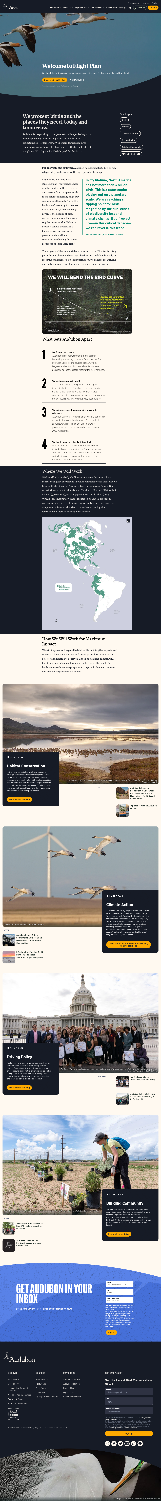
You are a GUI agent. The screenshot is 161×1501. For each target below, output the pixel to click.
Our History (13, 1384)
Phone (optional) (113, 1298)
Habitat (125, 126)
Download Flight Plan (54, 80)
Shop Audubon (133, 3)
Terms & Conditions (130, 1428)
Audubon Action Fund (18, 1403)
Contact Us (41, 1392)
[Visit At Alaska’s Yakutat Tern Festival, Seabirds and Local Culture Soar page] (24, 1245)
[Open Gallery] (128, 520)
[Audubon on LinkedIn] (127, 1443)
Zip (108, 1290)
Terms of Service (110, 1419)
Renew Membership (72, 1397)
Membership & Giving (115, 7)
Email (109, 1282)
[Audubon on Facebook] (114, 1443)
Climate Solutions (130, 133)
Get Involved (96, 7)
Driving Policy (128, 140)
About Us (67, 7)
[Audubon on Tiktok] (133, 1443)
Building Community (131, 147)
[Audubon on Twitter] (120, 1443)
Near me (142, 8)
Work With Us (42, 1379)
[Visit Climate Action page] (80, 876)
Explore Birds (81, 7)
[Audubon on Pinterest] (140, 1443)
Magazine (145, 3)
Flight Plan (17, 757)
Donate (153, 7)
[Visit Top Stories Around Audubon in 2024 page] (137, 810)
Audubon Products (71, 1384)
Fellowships (41, 1384)
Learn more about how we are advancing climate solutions (128, 944)
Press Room (41, 1388)
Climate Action (119, 904)
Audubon (10, 6)
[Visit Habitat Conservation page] (80, 734)
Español (154, 3)
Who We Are (13, 1379)
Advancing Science (131, 154)
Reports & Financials (17, 1399)
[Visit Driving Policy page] (80, 1023)
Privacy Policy (117, 1324)
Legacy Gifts (68, 1392)
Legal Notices (40, 1428)
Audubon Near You (71, 1379)
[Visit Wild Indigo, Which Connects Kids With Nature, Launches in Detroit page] (24, 1228)
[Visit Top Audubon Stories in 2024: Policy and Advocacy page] (137, 1082)
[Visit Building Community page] (80, 1165)
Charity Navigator (13, 1414)
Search (130, 8)
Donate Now (68, 1388)
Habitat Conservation (26, 766)
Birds (124, 120)
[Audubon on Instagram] (107, 1443)
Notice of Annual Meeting (19, 1395)
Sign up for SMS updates (47, 1397)
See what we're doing (19, 799)
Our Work (54, 7)
